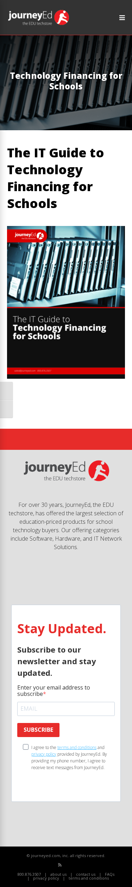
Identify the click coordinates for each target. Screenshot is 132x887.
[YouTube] (75, 865)
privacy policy (43, 754)
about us (58, 874)
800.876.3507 (29, 874)
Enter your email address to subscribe (53, 690)
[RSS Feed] (60, 865)
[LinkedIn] (83, 865)
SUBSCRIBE (38, 730)
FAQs (109, 874)
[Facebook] (67, 865)
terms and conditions (76, 747)
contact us (85, 874)
